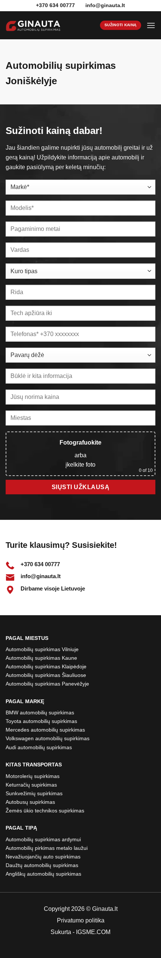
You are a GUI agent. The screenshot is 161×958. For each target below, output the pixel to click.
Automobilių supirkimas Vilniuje (42, 649)
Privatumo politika (80, 920)
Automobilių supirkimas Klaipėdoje (46, 666)
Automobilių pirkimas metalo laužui (47, 848)
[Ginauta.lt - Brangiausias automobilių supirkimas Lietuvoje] (33, 25)
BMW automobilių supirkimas (40, 713)
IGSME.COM (93, 932)
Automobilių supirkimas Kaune (41, 658)
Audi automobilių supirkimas (39, 747)
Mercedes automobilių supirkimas (45, 730)
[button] (150, 25)
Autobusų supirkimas (30, 802)
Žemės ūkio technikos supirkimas (45, 811)
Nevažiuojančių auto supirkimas (43, 857)
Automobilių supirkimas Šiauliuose (46, 675)
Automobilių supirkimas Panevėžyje (47, 684)
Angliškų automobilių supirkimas (43, 874)
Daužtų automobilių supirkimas (42, 865)
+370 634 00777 (40, 564)
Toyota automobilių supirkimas (41, 721)
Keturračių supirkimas (31, 785)
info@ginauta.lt (105, 5)
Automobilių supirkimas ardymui (43, 839)
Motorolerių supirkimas (33, 776)
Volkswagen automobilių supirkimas (47, 738)
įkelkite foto (80, 464)
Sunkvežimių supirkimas (34, 793)
